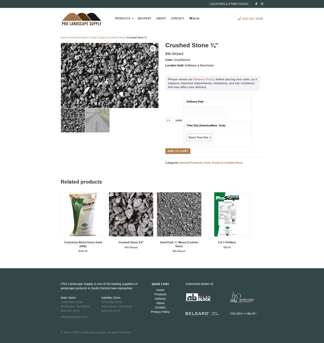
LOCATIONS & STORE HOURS (229, 4)
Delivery (144, 18)
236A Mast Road (72, 302)
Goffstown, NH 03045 (75, 306)
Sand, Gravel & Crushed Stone (108, 37)
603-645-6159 (110, 311)
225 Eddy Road (111, 302)
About (161, 18)
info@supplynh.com (74, 317)
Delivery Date (195, 101)
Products (122, 18)
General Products (79, 37)
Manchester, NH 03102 (116, 306)
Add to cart (177, 151)
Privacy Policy (160, 312)
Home (64, 37)
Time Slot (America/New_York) (206, 125)
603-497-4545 (252, 19)
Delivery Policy (204, 79)
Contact (177, 18)
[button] (132, 18)
